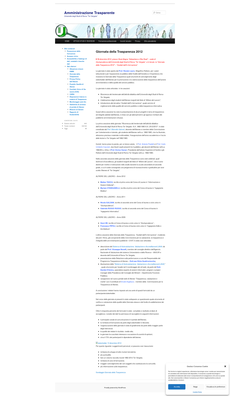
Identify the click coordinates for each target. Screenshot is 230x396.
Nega (195, 387)
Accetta (177, 387)
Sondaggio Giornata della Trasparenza (111, 372)
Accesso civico (72, 56)
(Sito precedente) (150, 41)
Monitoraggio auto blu (78, 102)
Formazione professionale (107, 41)
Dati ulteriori (71, 66)
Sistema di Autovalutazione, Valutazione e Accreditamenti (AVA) (137, 246)
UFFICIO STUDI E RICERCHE (84, 41)
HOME (67, 41)
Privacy (137, 41)
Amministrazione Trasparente (89, 12)
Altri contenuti (69, 48)
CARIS (72, 94)
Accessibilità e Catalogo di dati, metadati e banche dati (77, 61)
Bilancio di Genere (76, 109)
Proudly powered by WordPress (115, 388)
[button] (225, 366)
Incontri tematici (125, 41)
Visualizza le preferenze (215, 387)
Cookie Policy (197, 392)
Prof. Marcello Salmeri (116, 129)
